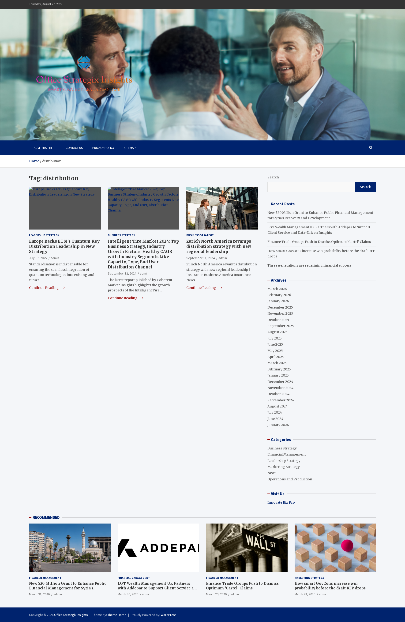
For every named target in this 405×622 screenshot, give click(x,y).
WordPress (168, 615)
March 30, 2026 (128, 594)
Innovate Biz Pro (281, 502)
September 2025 (280, 326)
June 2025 (275, 344)
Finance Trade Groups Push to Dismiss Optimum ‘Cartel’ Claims (319, 242)
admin (55, 258)
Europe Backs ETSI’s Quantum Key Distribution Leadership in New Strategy (64, 246)
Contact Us (74, 148)
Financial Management (286, 454)
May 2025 (275, 351)
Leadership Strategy (44, 235)
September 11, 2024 (200, 258)
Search (273, 177)
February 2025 (279, 369)
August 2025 (277, 332)
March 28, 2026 (305, 594)
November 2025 (280, 313)
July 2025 (274, 338)
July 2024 (274, 412)
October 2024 (278, 394)
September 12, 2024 (122, 273)
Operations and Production (289, 479)
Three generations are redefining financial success (309, 265)
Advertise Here (45, 148)
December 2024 (280, 382)
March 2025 (277, 363)
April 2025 (275, 357)
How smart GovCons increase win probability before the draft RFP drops (330, 585)
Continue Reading (44, 287)
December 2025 (280, 307)
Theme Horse (117, 615)
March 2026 (277, 289)
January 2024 (278, 425)
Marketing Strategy (283, 467)
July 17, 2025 (38, 258)
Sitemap (130, 148)
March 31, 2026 (39, 594)
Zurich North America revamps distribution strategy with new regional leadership (218, 246)
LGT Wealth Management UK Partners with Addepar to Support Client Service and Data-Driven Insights (158, 588)
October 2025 (278, 320)
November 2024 (280, 388)
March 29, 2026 (216, 594)
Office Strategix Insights (71, 615)
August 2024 (277, 406)
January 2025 (278, 375)
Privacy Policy (103, 148)
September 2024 (280, 400)
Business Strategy (121, 235)
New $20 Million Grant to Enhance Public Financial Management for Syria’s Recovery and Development (67, 588)
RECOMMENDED (46, 517)
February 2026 (279, 295)
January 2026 (278, 301)
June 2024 (275, 419)
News (271, 473)
